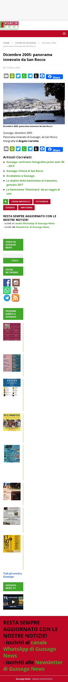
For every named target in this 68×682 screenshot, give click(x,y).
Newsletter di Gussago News (32, 227)
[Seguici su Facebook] (7, 284)
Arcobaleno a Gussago (20, 176)
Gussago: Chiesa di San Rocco (24, 171)
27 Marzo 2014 (13, 67)
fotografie (42, 201)
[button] (63, 33)
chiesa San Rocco (20, 201)
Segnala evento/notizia (42, 679)
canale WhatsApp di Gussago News (34, 223)
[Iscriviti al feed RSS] (15, 299)
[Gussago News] (9, 28)
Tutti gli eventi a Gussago (12, 575)
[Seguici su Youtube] (15, 292)
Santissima (26, 207)
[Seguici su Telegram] (7, 299)
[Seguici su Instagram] (16, 284)
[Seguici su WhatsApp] (7, 292)
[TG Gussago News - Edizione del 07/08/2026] (13, 602)
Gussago (10, 207)
